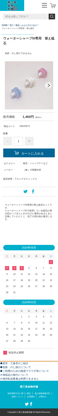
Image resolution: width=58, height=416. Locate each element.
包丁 (12, 25)
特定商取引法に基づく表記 (19, 393)
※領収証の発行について (14, 375)
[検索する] (52, 16)
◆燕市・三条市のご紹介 (14, 363)
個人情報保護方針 (42, 393)
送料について (17, 396)
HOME (5, 25)
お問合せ (42, 396)
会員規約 (31, 396)
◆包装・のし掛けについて (15, 367)
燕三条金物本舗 (29, 386)
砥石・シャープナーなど (26, 25)
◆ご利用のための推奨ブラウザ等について (24, 371)
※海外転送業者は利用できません (19, 378)
